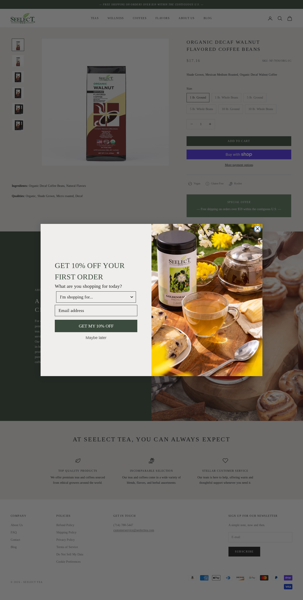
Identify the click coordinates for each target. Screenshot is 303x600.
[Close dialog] (257, 229)
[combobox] (95, 297)
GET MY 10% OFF (96, 326)
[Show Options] (132, 297)
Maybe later (96, 337)
